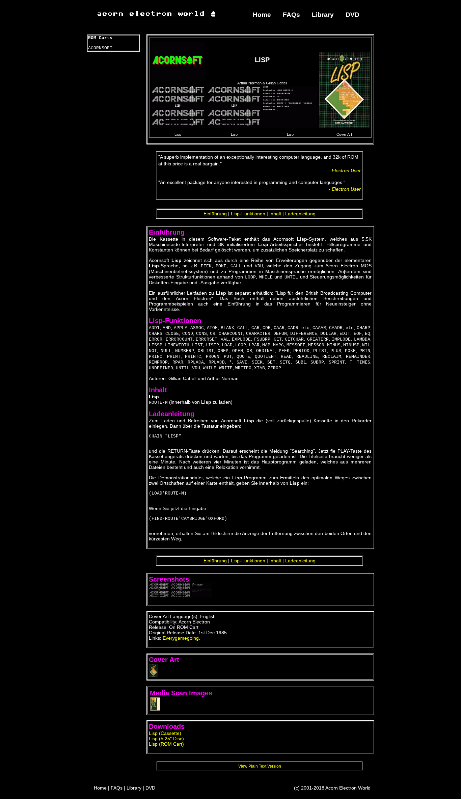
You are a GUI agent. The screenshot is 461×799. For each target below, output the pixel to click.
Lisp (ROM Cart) (166, 744)
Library (323, 14)
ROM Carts (100, 38)
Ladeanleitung (300, 213)
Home (262, 14)
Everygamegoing (181, 638)
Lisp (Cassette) (165, 733)
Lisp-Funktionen (248, 213)
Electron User (346, 170)
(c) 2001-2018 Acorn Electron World (332, 788)
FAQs (291, 14)
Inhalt (275, 213)
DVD (352, 14)
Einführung (215, 213)
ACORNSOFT (100, 48)
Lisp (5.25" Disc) (166, 738)
